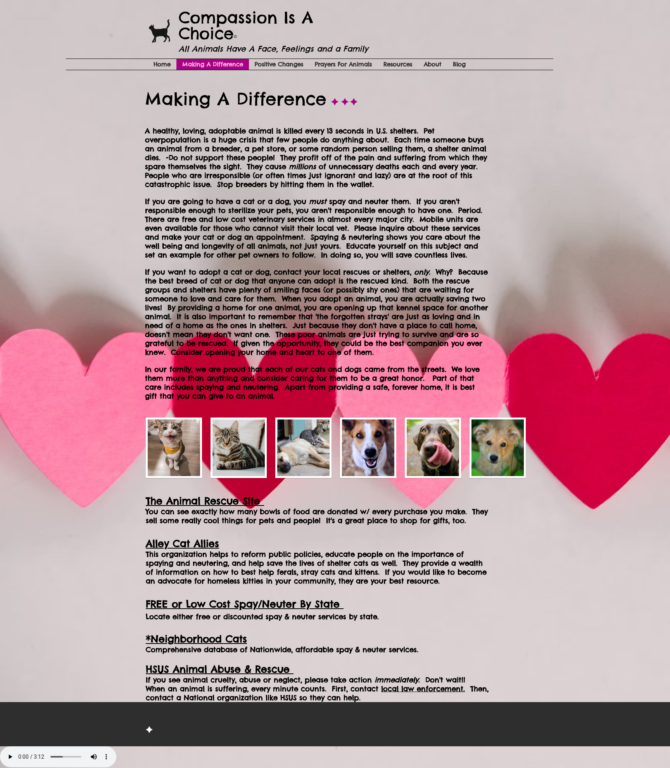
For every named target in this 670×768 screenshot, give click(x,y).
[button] (174, 448)
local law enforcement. (423, 688)
